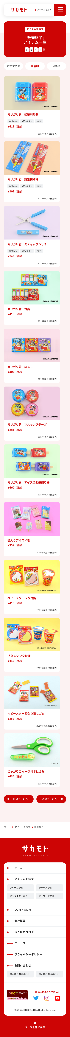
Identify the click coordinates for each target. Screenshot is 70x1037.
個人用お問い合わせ (20, 974)
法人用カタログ (24, 932)
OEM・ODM (23, 909)
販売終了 (38, 827)
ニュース (20, 943)
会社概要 (20, 920)
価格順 (56, 66)
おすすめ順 (13, 66)
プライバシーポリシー (29, 954)
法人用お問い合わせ (49, 974)
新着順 (35, 66)
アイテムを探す (22, 827)
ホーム (7, 827)
